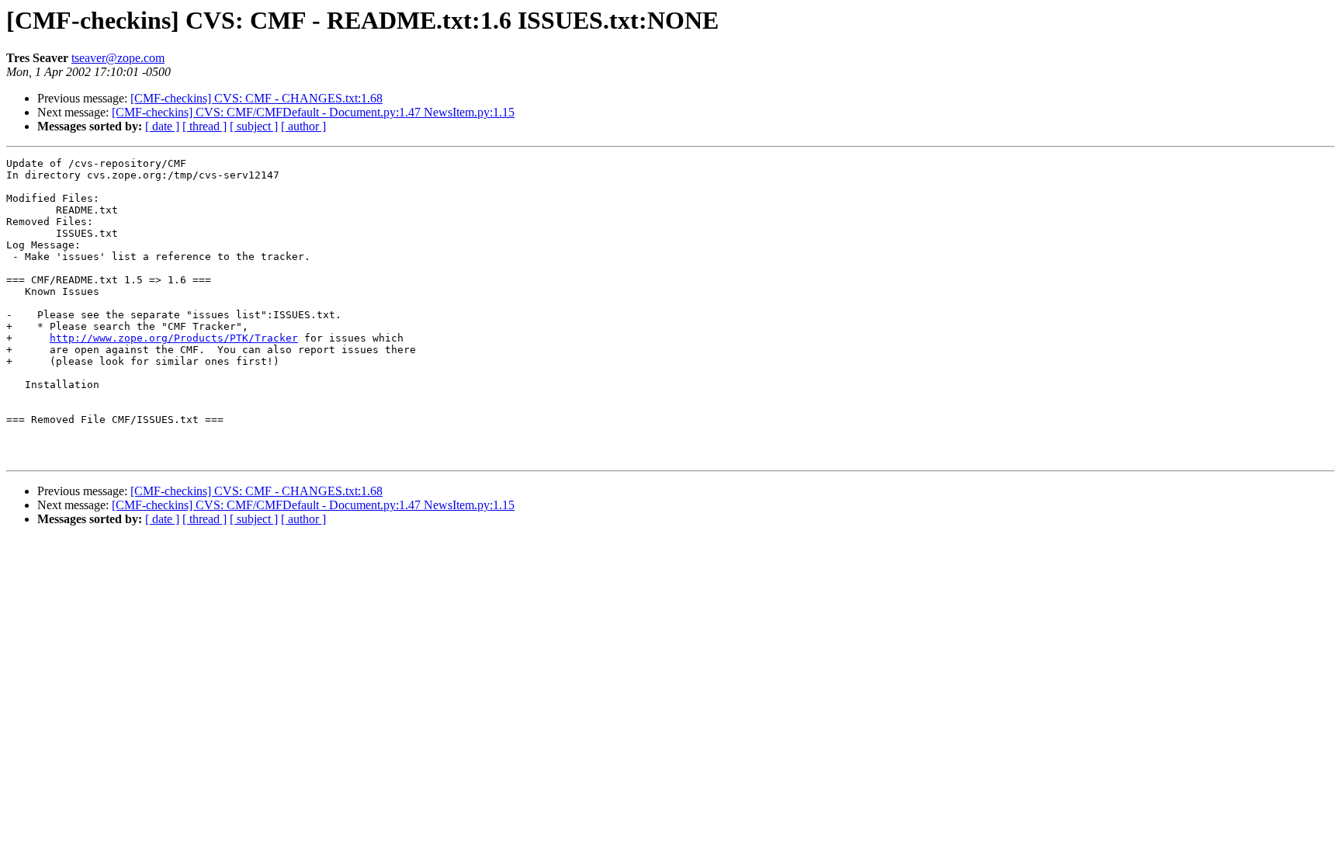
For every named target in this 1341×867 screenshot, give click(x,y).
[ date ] (162, 126)
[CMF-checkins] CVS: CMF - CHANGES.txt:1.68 (256, 98)
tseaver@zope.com (118, 57)
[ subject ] (254, 126)
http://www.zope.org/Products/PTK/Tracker (174, 338)
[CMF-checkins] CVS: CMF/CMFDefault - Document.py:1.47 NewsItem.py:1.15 (313, 112)
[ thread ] (204, 126)
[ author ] (303, 126)
